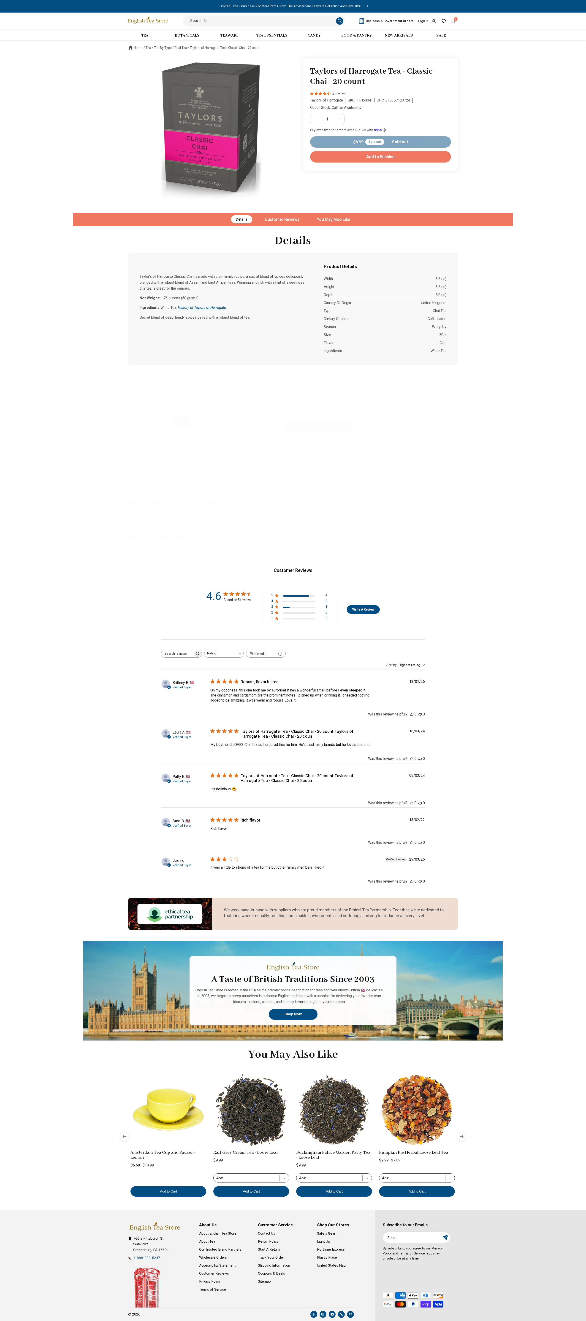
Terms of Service (212, 1289)
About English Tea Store (217, 1233)
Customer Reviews (282, 219)
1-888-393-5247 (146, 1258)
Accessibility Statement (217, 1265)
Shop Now (293, 1014)
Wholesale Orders (213, 1257)
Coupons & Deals (271, 1273)
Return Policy (268, 1241)
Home (138, 48)
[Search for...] (339, 21)
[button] (454, 21)
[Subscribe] (445, 1237)
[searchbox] (177, 653)
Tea (148, 48)
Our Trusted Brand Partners (220, 1249)
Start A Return (269, 1249)
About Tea (207, 1241)
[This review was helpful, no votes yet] (411, 714)
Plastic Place (327, 1257)
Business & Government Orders (390, 21)
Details (241, 219)
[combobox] (224, 654)
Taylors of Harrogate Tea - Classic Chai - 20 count (225, 48)
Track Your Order (271, 1257)
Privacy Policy (209, 1281)
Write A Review (363, 609)
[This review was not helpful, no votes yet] (420, 714)
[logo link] (154, 1226)
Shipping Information (274, 1265)
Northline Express (331, 1249)
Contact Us (266, 1233)
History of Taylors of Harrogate (202, 307)
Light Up (323, 1241)
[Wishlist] (444, 21)
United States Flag (331, 1265)
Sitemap (264, 1281)
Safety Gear (326, 1233)
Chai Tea (180, 48)
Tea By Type (163, 48)
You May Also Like (333, 219)
